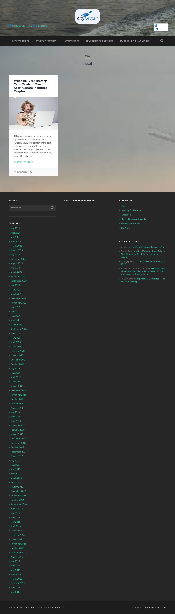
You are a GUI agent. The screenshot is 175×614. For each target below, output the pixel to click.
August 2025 (17, 250)
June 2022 (15, 312)
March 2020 (16, 347)
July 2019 (15, 369)
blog (123, 206)
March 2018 (16, 425)
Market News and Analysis (133, 219)
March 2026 (16, 246)
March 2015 (16, 579)
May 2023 (15, 290)
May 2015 (15, 570)
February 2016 (18, 535)
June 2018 (15, 417)
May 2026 (15, 237)
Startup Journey (46, 41)
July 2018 (15, 412)
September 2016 (19, 504)
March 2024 (16, 272)
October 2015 (17, 548)
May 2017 (15, 469)
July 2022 (15, 307)
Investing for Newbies (99, 41)
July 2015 (15, 561)
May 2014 (15, 592)
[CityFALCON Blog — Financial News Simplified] (87, 16)
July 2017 (15, 461)
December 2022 (18, 298)
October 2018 (17, 399)
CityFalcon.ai (20, 41)
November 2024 (18, 259)
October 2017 (17, 447)
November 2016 (18, 496)
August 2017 (17, 456)
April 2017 (16, 474)
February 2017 (18, 482)
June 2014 (15, 587)
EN (156, 29)
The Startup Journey (130, 224)
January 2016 (17, 539)
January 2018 (17, 434)
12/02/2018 (22, 172)
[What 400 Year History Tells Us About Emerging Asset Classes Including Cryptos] (33, 113)
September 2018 (19, 404)
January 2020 (17, 355)
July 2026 (15, 228)
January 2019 (17, 386)
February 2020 (18, 351)
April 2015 (16, 574)
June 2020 (15, 333)
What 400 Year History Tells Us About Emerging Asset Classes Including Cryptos (31, 86)
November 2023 (18, 277)
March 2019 (16, 382)
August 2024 (17, 263)
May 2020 (15, 338)
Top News (125, 228)
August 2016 (17, 509)
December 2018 (18, 390)
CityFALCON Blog (25, 608)
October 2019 (17, 364)
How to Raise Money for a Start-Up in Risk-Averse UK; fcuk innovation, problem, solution (143, 271)
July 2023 (15, 285)
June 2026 (15, 233)
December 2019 (18, 360)
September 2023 (19, 281)
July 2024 (15, 268)
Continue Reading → (23, 162)
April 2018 (16, 421)
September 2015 (19, 553)
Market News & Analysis (134, 41)
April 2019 (16, 377)
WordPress (58, 608)
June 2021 (15, 316)
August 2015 (17, 557)
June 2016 (15, 517)
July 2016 (15, 513)
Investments (71, 41)
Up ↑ (164, 608)
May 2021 (15, 320)
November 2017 (18, 443)
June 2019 (15, 373)
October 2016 (17, 500)
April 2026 (16, 241)
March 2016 (16, 531)
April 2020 (16, 342)
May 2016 (15, 522)
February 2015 (18, 583)
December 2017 (18, 439)
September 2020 (19, 329)
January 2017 (17, 487)
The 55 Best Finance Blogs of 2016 (147, 247)
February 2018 (18, 430)
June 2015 (15, 566)
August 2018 (17, 408)
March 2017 (16, 478)
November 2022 (18, 303)
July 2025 (15, 255)
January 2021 (17, 325)
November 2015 (18, 544)
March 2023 (16, 294)
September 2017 (19, 452)
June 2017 (15, 465)
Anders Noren (151, 608)
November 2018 (18, 395)
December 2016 (18, 491)
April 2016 (16, 526)
